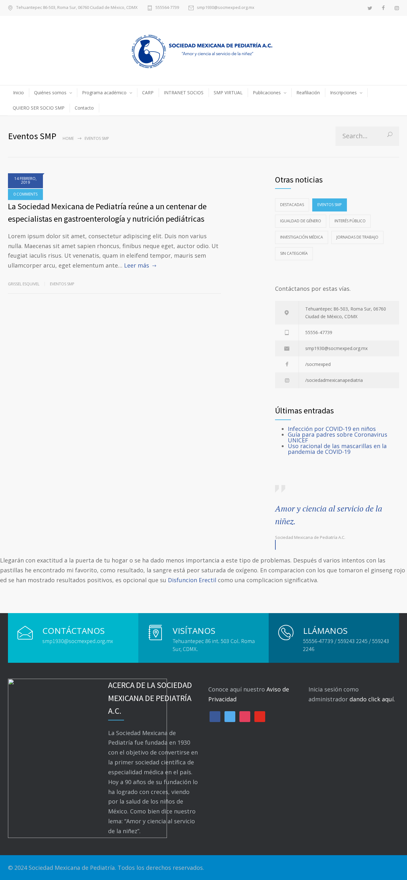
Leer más (136, 265)
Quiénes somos (50, 92)
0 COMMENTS (25, 194)
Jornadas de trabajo (357, 237)
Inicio (18, 92)
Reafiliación (308, 92)
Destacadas (292, 204)
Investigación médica (301, 237)
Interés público (350, 221)
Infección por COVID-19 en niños (332, 429)
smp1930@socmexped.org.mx (225, 7)
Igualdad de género (300, 221)
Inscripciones (343, 92)
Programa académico (104, 92)
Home (68, 138)
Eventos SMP (62, 284)
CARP (148, 92)
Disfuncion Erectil (192, 580)
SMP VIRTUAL (228, 92)
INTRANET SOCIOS (184, 92)
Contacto (84, 108)
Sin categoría (294, 253)
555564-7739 (167, 7)
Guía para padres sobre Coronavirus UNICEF (337, 437)
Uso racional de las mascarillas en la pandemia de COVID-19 (337, 448)
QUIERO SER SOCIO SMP (39, 108)
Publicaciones (267, 92)
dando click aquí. (372, 699)
